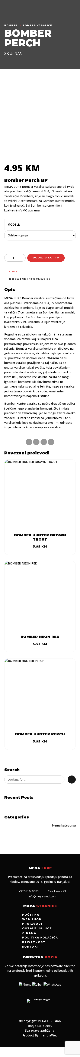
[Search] (72, 780)
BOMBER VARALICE (37, 25)
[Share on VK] (51, 442)
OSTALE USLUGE (37, 928)
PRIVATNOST (34, 942)
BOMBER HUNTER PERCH (40, 734)
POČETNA (30, 914)
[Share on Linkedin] (44, 442)
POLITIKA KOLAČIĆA (40, 937)
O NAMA (29, 933)
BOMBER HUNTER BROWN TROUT (40, 537)
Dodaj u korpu (46, 257)
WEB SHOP (31, 919)
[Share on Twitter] (36, 442)
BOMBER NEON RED (40, 637)
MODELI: (13, 224)
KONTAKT (30, 946)
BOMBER (10, 25)
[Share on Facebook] (29, 442)
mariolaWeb (48, 1035)
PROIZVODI (32, 923)
